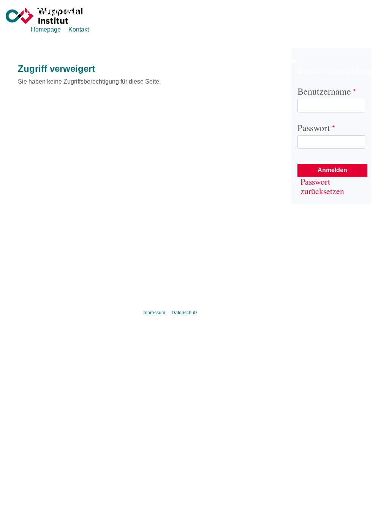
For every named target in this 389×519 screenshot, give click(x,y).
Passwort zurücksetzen (322, 186)
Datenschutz (185, 312)
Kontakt (78, 29)
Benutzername (325, 91)
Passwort (314, 128)
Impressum (153, 312)
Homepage (46, 29)
